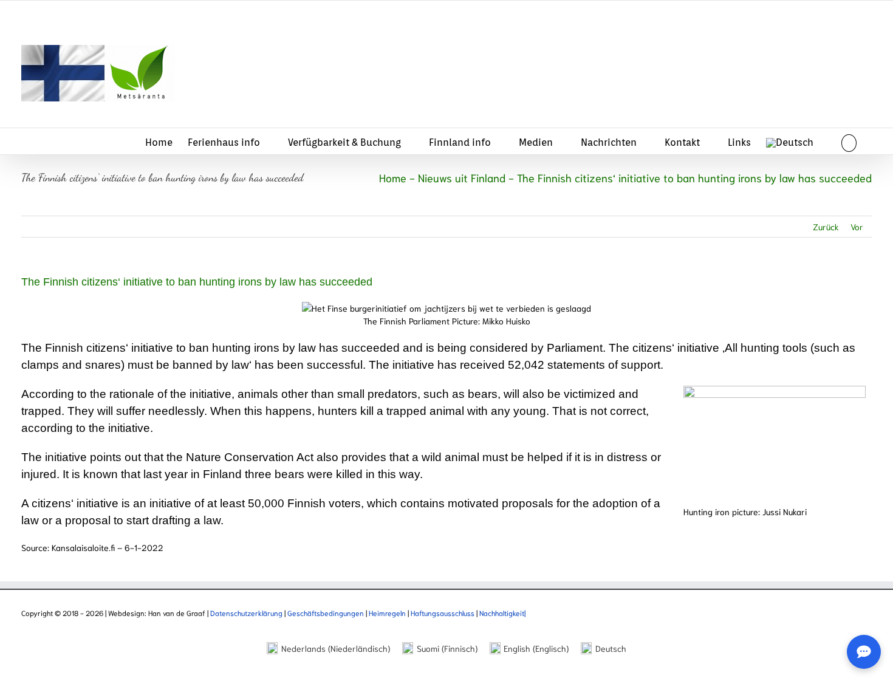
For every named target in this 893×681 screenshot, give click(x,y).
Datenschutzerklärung (247, 612)
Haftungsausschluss (442, 612)
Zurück (826, 226)
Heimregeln (387, 612)
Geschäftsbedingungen (326, 612)
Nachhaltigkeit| (502, 612)
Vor (856, 226)
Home (392, 177)
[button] (849, 141)
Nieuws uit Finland (461, 177)
